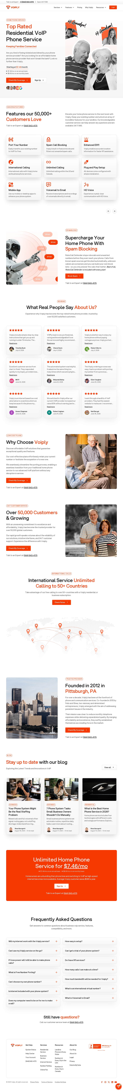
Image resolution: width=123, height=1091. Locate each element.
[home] (13, 7)
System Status (31, 1050)
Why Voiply (89, 7)
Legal (72, 1057)
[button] (58, 7)
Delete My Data (75, 1065)
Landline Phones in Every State (60, 1052)
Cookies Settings (60, 1082)
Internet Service (46, 1062)
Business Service (43, 1057)
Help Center (30, 1053)
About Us (73, 1053)
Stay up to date (22, 762)
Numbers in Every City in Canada (59, 1068)
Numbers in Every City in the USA (60, 1060)
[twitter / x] (109, 1082)
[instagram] (105, 1082)
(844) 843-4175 (30, 125)
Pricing (79, 7)
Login (113, 7)
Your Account (31, 1057)
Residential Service (44, 1051)
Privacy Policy (34, 1082)
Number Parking (46, 1066)
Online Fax (44, 1070)
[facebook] (102, 1082)
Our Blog (73, 1050)
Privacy (72, 1061)
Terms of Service (46, 1082)
